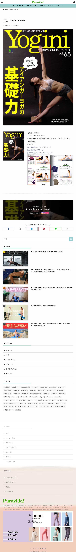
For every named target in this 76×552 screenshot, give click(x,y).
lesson (62, 387)
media (25, 390)
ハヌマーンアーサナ (11, 403)
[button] (8, 229)
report (46, 393)
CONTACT (9, 491)
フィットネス (10, 359)
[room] (38, 548)
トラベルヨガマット (60, 400)
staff (7, 397)
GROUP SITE (10, 482)
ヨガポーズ (33, 407)
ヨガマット (44, 407)
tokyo (16, 397)
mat (17, 390)
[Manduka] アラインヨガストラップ (40, 153)
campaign (26, 387)
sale (55, 393)
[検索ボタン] (74, 2)
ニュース (9, 350)
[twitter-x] (33, 548)
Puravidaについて (11, 477)
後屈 (18, 410)
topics (24, 397)
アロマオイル (9, 400)
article (16, 387)
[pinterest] (40, 548)
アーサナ (32, 400)
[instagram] (36, 548)
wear (50, 397)
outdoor (51, 390)
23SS (7, 387)
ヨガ (7, 355)
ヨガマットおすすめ (58, 407)
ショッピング (10, 461)
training (33, 397)
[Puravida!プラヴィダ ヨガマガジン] (38, 2)
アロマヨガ (21, 400)
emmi (35, 387)
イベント (9, 373)
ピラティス (10, 364)
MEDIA (7, 487)
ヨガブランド (21, 407)
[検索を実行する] (71, 239)
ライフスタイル (11, 369)
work (58, 397)
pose (17, 393)
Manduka (8, 390)
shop (63, 393)
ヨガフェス (9, 407)
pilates (61, 390)
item (53, 387)
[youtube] (43, 548)
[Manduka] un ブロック (35, 150)
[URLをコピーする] (67, 229)
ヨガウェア (33, 403)
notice (42, 390)
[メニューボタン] (2, 2)
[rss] (45, 548)
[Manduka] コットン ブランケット (39, 147)
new (33, 390)
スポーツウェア (44, 400)
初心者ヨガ (9, 410)
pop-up (8, 393)
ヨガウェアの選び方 (47, 403)
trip (42, 397)
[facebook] (31, 548)
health (44, 387)
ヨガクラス (61, 403)
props (25, 393)
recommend (36, 393)
